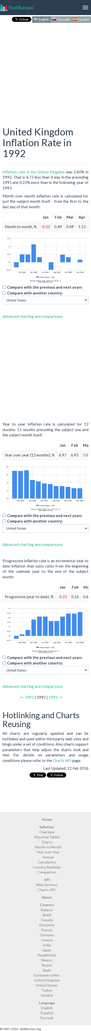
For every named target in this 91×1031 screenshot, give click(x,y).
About (46, 897)
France (46, 930)
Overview (47, 832)
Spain (46, 970)
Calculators (47, 862)
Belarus (47, 910)
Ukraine (47, 995)
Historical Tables (47, 837)
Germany (47, 935)
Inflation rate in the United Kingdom (34, 172)
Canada (47, 920)
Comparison (46, 872)
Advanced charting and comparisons (33, 316)
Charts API (62, 760)
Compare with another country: (35, 293)
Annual (48, 857)
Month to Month (48, 847)
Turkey (46, 990)
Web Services (47, 885)
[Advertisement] (45, 69)
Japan (46, 950)
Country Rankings (47, 867)
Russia (47, 965)
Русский (63, 19)
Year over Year (48, 852)
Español (83, 19)
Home (47, 819)
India (47, 945)
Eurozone (46, 925)
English (43, 19)
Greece (47, 940)
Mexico (47, 960)
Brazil (47, 915)
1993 (53, 697)
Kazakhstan (47, 955)
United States (47, 985)
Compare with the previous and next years (44, 287)
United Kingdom (47, 980)
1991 (29, 697)
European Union (46, 975)
